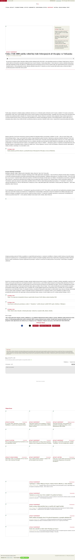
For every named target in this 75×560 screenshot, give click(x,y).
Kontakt (7, 555)
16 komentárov (71, 440)
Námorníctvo (32, 7)
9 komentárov (71, 457)
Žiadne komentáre (71, 422)
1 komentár (25, 440)
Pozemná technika (19, 7)
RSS (1, 555)
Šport (68, 7)
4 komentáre (48, 422)
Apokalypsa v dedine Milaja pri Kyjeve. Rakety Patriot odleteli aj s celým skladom (61, 37)
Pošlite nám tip (56, 325)
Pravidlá (10, 555)
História (56, 7)
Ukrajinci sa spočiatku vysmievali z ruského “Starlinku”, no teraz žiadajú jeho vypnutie (61, 32)
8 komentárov (71, 482)
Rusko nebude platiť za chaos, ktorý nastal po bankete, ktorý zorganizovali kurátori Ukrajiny (61, 42)
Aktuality (12, 7)
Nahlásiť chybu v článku (45, 325)
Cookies (14, 555)
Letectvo (26, 7)
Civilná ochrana (62, 7)
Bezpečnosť (50, 7)
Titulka (7, 7)
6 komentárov (24, 457)
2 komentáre (72, 515)
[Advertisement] (37, 17)
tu (49, 353)
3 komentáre (24, 422)
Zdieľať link (35, 325)
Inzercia (4, 555)
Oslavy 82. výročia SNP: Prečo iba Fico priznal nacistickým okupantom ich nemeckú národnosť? (61, 47)
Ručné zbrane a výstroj (41, 7)
